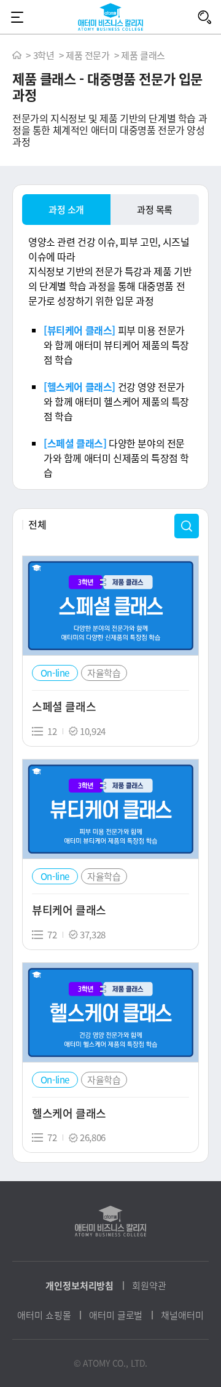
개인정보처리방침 (79, 1285)
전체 (37, 524)
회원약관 (149, 1285)
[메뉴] (17, 17)
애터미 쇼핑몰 (44, 1315)
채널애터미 (182, 1315)
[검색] (204, 17)
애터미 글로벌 (115, 1315)
